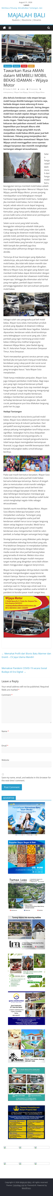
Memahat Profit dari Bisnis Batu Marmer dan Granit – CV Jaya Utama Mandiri (26, 655)
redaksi (23, 89)
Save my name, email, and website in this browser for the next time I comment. (26, 779)
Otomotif (31, 92)
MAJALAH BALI (26, 15)
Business (8, 66)
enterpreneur (8, 92)
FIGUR (24, 66)
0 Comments (33, 89)
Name (5, 731)
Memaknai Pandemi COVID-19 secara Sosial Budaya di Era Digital (24, 670)
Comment (7, 695)
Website (5, 760)
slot (22, 1185)
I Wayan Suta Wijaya (20, 92)
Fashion (16, 66)
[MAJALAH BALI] (4, 28)
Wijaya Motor (40, 92)
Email (5, 745)
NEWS (31, 66)
